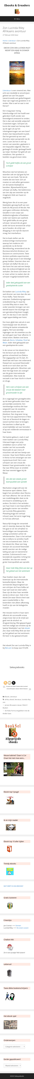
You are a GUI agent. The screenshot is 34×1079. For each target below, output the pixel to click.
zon (4, 702)
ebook (27, 628)
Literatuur (12, 41)
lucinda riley (26, 699)
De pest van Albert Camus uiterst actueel (17, 686)
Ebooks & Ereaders (17, 5)
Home (5, 41)
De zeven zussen (22, 928)
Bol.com (8, 648)
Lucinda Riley (20, 291)
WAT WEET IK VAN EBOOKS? (13, 886)
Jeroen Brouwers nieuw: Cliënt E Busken (17, 688)
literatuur (18, 699)
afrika (7, 699)
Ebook (7, 697)
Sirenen (18, 925)
